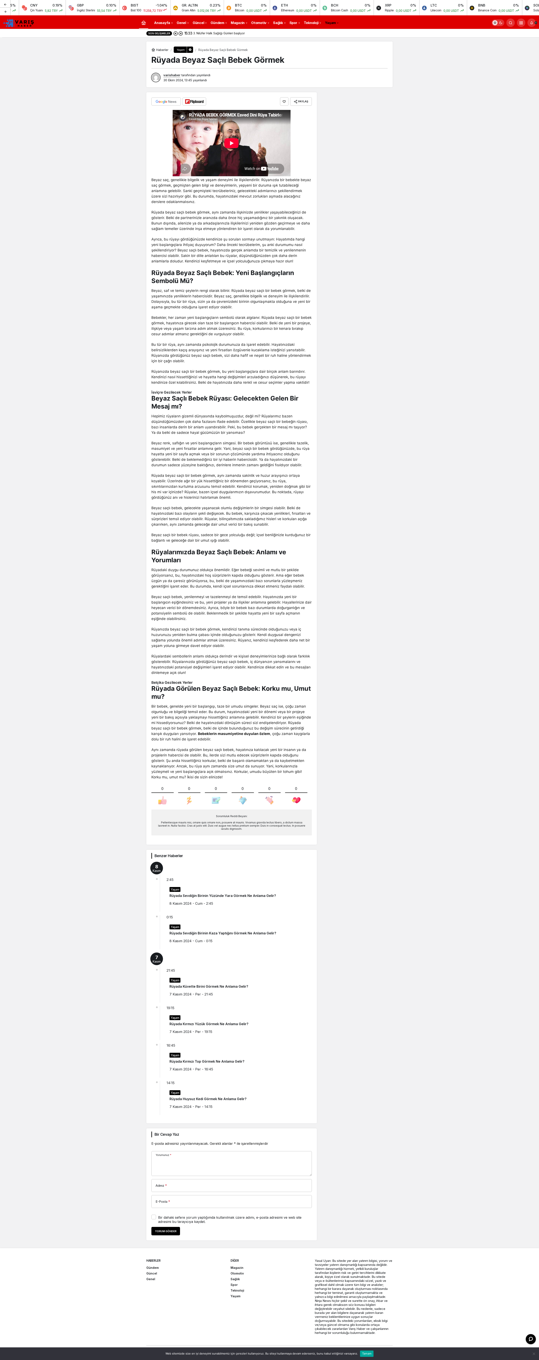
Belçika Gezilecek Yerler (172, 682)
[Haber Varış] (19, 22)
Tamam (366, 1353)
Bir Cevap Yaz (167, 1134)
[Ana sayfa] (143, 23)
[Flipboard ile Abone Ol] (194, 102)
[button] (521, 23)
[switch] (498, 22)
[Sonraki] (5, 11)
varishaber (171, 75)
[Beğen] (284, 101)
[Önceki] (5, 4)
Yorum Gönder (165, 1231)
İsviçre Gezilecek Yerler (171, 392)
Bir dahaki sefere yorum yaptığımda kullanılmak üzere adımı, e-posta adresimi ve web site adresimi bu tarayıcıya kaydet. (230, 1219)
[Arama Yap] (510, 23)
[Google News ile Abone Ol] (166, 102)
